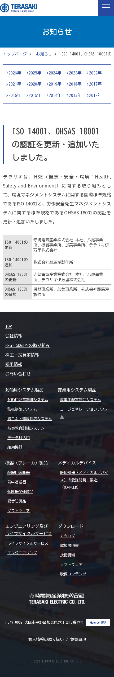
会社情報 (13, 336)
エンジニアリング (22, 553)
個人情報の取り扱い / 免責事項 (57, 639)
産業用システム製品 (77, 390)
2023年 (75, 73)
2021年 (14, 84)
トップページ (15, 54)
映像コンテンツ (73, 574)
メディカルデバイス (77, 463)
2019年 (55, 84)
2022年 (95, 73)
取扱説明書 (69, 545)
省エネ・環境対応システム (29, 419)
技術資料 (67, 555)
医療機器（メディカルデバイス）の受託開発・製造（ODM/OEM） (84, 480)
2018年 (75, 84)
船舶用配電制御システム (27, 400)
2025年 (35, 73)
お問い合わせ (18, 374)
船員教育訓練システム (26, 428)
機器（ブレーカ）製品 (26, 463)
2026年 (14, 73)
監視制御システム (22, 409)
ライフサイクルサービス (27, 543)
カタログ (67, 536)
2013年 (75, 95)
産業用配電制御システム (80, 400)
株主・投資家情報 (22, 355)
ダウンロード (71, 526)
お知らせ (44, 54)
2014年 (55, 95)
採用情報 (13, 364)
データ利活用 (18, 438)
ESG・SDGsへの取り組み (27, 345)
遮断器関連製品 (20, 491)
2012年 (95, 95)
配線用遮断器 (18, 472)
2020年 (35, 84)
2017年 (95, 84)
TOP (8, 326)
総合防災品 (16, 501)
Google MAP (98, 622)
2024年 (55, 73)
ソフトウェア (18, 511)
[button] (106, 8)
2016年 (14, 95)
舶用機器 (14, 447)
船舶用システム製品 (24, 390)
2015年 (35, 95)
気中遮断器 (16, 482)
